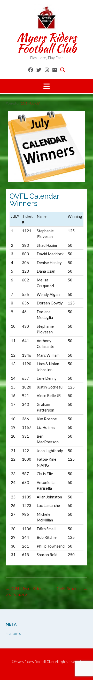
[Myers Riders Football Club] (46, 17)
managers (13, 633)
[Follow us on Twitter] (38, 70)
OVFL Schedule (72, 588)
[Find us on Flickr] (54, 70)
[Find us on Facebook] (30, 70)
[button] (46, 86)
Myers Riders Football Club (46, 43)
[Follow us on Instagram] (47, 70)
